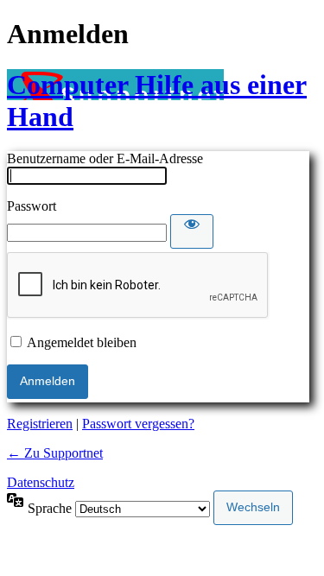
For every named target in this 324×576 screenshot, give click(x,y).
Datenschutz (40, 482)
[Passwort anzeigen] (191, 231)
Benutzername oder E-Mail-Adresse (105, 158)
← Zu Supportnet (55, 453)
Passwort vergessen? (138, 423)
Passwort (31, 206)
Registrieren (40, 423)
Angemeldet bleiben (82, 342)
